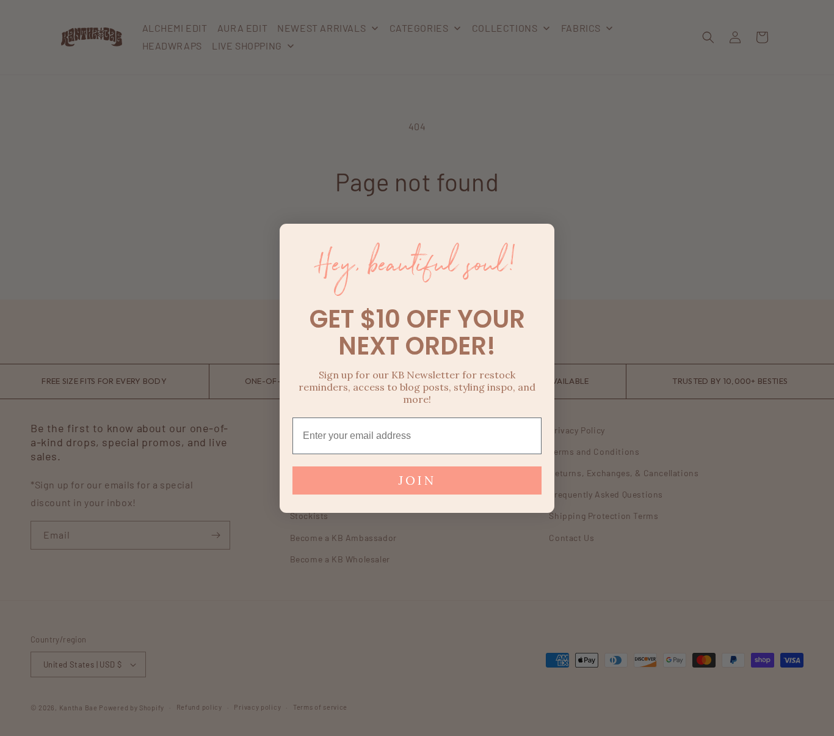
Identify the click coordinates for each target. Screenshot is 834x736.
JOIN (417, 480)
